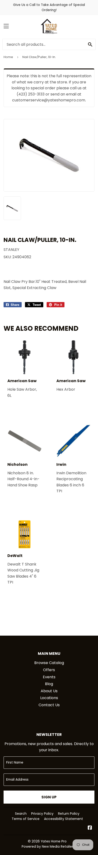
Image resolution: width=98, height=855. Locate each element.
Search (21, 813)
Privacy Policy (42, 813)
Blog (49, 684)
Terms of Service (25, 818)
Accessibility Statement (63, 818)
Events (49, 677)
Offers (49, 670)
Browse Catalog (49, 662)
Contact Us (49, 705)
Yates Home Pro (54, 841)
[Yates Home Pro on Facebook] (90, 828)
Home (8, 57)
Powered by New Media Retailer (47, 846)
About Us (49, 691)
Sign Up (49, 797)
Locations (49, 698)
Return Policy (68, 813)
